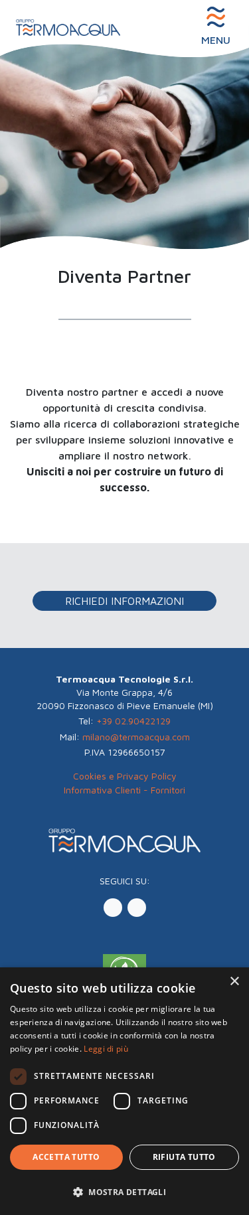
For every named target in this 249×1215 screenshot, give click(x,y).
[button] (124, 721)
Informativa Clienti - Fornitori (124, 789)
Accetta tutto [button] (66, 1157)
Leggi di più (106, 1048)
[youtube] (136, 907)
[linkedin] (113, 907)
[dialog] (124, 1091)
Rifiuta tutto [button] (184, 1157)
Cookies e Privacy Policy (125, 775)
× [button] (234, 982)
